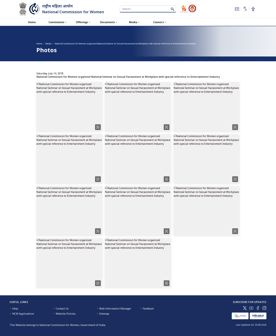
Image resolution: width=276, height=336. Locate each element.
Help (15, 308)
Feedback (148, 308)
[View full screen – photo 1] (98, 127)
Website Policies (66, 313)
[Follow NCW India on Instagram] (264, 308)
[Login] (236, 9)
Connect (158, 22)
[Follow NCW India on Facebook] (258, 308)
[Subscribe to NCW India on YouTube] (251, 308)
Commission (56, 22)
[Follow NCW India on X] (245, 308)
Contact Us (62, 308)
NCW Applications (23, 313)
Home (32, 22)
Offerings (82, 22)
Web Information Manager (115, 308)
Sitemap (104, 313)
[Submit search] (172, 9)
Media (133, 22)
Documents (107, 22)
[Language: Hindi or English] (244, 9)
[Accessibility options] (253, 9)
